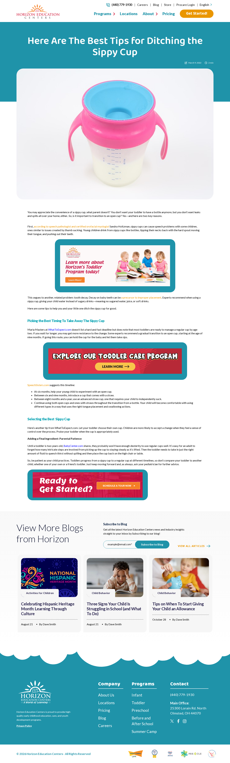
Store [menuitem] (167, 5)
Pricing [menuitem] (168, 13)
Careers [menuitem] (142, 5)
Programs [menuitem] (102, 13)
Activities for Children (40, 593)
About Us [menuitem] (106, 695)
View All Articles (191, 546)
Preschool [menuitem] (140, 710)
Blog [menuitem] (156, 5)
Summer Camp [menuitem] (144, 731)
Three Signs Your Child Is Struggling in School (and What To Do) (114, 608)
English (204, 5)
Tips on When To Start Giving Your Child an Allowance (178, 606)
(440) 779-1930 (122, 5)
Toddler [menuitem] (138, 702)
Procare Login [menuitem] (185, 5)
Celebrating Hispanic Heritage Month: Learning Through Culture (47, 608)
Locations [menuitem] (129, 13)
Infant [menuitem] (137, 695)
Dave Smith (49, 624)
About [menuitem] (148, 13)
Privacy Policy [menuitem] (24, 726)
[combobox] (205, 5)
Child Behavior (101, 593)
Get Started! (196, 13)
